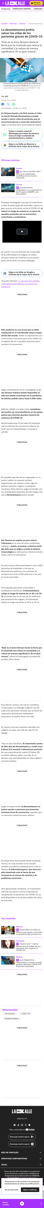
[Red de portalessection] (40, 1152)
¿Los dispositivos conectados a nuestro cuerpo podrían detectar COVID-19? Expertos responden (29, 963)
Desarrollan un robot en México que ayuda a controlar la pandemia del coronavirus (29, 931)
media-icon (22, 1203)
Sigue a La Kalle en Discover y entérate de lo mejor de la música (24, 145)
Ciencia (22, 24)
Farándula (20, 941)
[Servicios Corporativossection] (40, 1158)
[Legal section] (40, 1165)
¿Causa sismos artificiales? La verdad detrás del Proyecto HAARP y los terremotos (29, 190)
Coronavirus (10, 1013)
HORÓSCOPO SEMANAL (22, 9)
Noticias (13, 24)
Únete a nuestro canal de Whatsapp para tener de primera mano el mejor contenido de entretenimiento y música (24, 134)
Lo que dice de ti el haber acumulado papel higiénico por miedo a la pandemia (20, 284)
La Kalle (4, 24)
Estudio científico (12, 1018)
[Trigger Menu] (3, 3)
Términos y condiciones (19, 1173)
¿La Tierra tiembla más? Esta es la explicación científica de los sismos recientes (28, 174)
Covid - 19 (25, 1013)
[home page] (22, 1111)
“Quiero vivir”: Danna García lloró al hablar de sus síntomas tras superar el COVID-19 (28, 947)
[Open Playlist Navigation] (41, 1203)
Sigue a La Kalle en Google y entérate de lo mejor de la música (24, 273)
